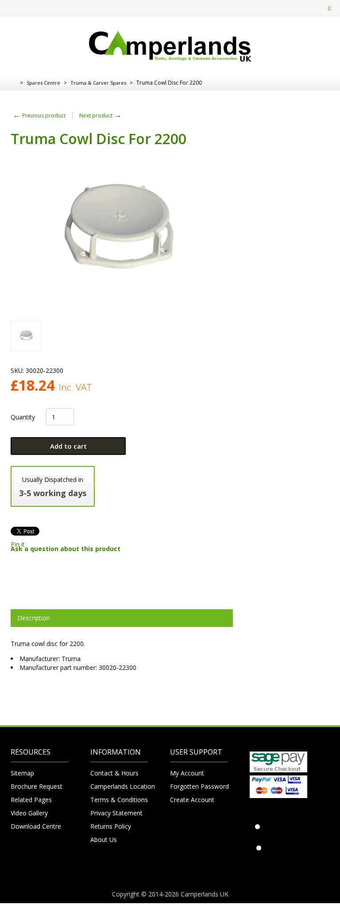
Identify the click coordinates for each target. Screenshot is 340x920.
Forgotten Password (199, 786)
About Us (103, 839)
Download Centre (36, 826)
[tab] (122, 618)
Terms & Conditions (119, 799)
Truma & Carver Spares (98, 82)
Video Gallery (29, 813)
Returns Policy (110, 826)
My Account (187, 773)
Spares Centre (43, 82)
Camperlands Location (119, 786)
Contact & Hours (114, 773)
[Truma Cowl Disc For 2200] (26, 335)
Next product (100, 115)
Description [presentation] (33, 618)
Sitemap (22, 773)
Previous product (39, 115)
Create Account (192, 799)
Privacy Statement (116, 813)
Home (14, 83)
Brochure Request (36, 786)
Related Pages (31, 799)
